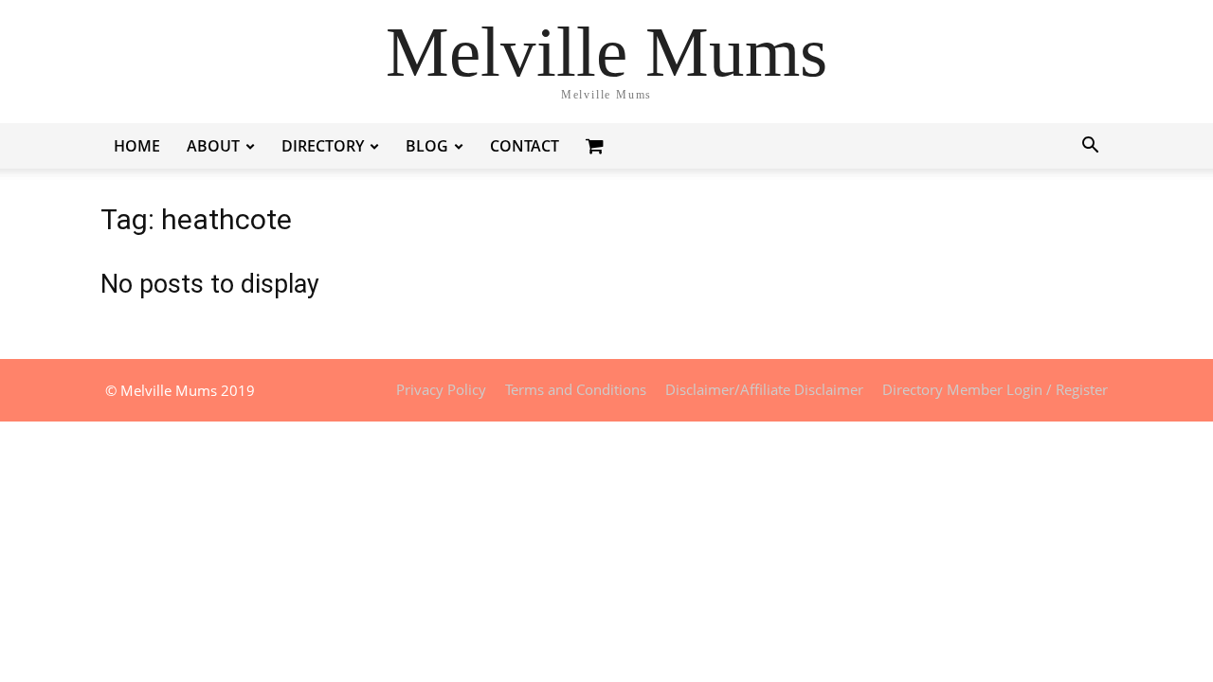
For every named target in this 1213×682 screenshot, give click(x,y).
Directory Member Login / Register (995, 389)
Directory (322, 145)
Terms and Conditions (575, 389)
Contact (524, 145)
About (213, 145)
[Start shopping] (597, 145)
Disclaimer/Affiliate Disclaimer (764, 389)
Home (137, 145)
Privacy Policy (441, 389)
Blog (427, 145)
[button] (1090, 147)
